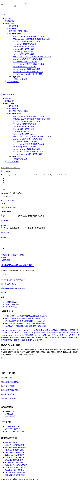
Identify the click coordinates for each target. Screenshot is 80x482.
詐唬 (34, 340)
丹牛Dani (4, 221)
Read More (4, 274)
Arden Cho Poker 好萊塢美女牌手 (17, 465)
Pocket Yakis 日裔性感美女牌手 (16, 467)
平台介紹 (8, 18)
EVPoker (26, 330)
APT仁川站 (5, 232)
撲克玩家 (64, 338)
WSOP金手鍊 (68, 335)
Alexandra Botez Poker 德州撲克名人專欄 (27, 74)
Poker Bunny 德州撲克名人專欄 (24, 67)
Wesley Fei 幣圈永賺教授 (14, 460)
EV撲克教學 (13, 28)
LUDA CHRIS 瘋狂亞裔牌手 (15, 475)
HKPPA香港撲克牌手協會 (14, 431)
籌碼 (23, 340)
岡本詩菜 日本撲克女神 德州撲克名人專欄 (28, 37)
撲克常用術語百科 (9, 394)
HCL (30, 333)
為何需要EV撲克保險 (11, 382)
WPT (12, 335)
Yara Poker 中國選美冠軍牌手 (15, 447)
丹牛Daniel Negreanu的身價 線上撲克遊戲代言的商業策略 (26, 316)
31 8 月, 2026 (5, 225)
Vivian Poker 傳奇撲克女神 (14, 445)
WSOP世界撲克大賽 (12, 426)
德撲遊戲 (41, 338)
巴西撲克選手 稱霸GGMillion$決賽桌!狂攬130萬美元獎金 (26, 326)
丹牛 (75, 335)
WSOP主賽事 (41, 335)
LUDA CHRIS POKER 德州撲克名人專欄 (28, 72)
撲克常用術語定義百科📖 (18, 31)
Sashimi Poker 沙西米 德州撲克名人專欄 (27, 59)
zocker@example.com (8, 207)
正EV (20, 340)
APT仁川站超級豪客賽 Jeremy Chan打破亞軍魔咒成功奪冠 (26, 318)
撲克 (47, 338)
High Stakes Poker (38, 333)
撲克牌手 (57, 338)
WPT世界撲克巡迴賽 (12, 429)
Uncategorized (10, 307)
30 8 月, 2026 (5, 237)
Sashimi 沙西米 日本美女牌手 (15, 455)
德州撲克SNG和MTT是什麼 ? (17, 265)
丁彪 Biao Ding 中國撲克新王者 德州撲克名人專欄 (31, 39)
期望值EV (10, 340)
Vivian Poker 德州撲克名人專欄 (24, 44)
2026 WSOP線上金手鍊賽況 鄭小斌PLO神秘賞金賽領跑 (25, 323)
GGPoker (25, 333)
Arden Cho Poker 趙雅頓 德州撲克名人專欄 (28, 64)
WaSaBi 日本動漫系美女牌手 (15, 457)
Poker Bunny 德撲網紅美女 (14, 470)
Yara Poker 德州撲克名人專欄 (23, 47)
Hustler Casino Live (51, 333)
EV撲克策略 (16, 333)
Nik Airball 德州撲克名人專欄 (23, 49)
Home (7, 248)
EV (21, 330)
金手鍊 (39, 340)
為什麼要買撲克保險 (10, 390)
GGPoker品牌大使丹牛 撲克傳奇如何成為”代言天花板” (25, 321)
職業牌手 (29, 340)
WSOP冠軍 (51, 335)
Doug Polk (16, 330)
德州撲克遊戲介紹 (20, 79)
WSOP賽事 (59, 335)
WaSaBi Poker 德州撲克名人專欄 (25, 62)
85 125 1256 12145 (7, 200)
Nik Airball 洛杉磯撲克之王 (14, 450)
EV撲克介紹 (7, 378)
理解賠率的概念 (9, 386)
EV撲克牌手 (7, 333)
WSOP (17, 335)
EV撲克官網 (9, 21)
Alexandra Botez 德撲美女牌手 (16, 472)
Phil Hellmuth (71, 333)
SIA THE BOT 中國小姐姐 (14, 462)
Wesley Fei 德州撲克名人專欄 (23, 54)
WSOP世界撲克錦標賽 (28, 335)
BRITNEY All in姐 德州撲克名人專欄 (26, 42)
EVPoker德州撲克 (35, 330)
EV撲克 (45, 330)
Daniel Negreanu (6, 330)
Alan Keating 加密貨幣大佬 (23, 52)
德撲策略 (34, 338)
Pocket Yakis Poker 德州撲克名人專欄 (26, 69)
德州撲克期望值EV (13, 338)
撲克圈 (51, 338)
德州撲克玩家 (26, 338)
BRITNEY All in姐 (11, 442)
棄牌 (15, 340)
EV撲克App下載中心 (10, 398)
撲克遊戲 (72, 338)
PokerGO (7, 335)
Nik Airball (62, 333)
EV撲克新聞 (13, 26)
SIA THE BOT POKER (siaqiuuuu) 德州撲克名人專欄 (32, 57)
